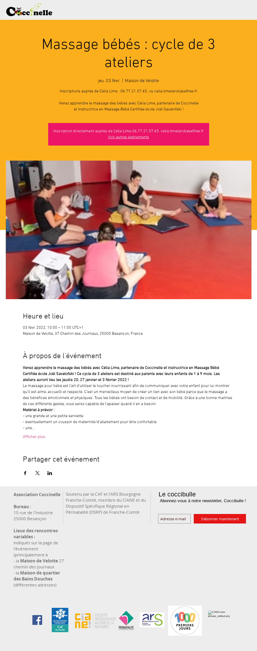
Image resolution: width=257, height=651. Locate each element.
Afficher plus (34, 436)
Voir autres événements (128, 137)
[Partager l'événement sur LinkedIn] (49, 473)
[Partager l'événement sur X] (37, 473)
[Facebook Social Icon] (37, 620)
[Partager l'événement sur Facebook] (25, 473)
